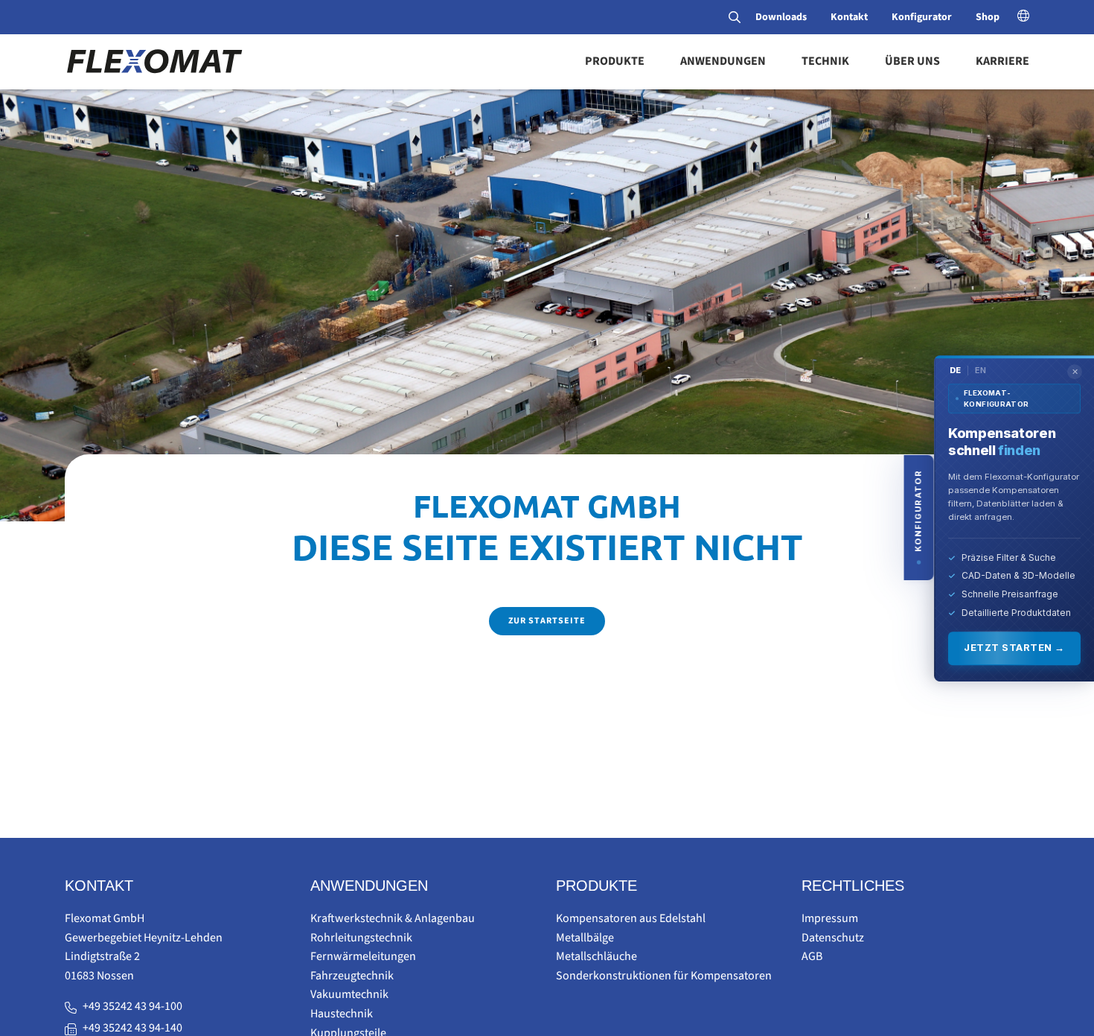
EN (980, 369)
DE (955, 369)
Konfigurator (922, 17)
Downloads (781, 17)
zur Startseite (547, 620)
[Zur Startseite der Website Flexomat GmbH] (154, 61)
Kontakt (849, 17)
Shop (987, 17)
